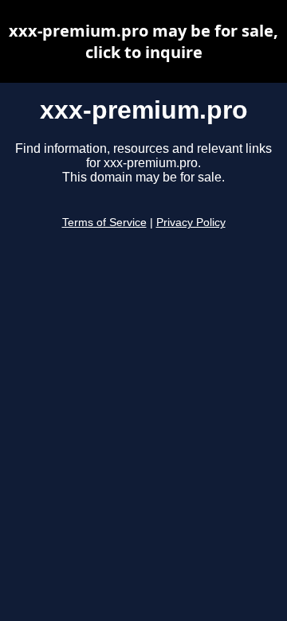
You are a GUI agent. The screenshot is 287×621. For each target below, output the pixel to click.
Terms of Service (104, 222)
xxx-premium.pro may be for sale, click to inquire (143, 41)
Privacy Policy (191, 222)
